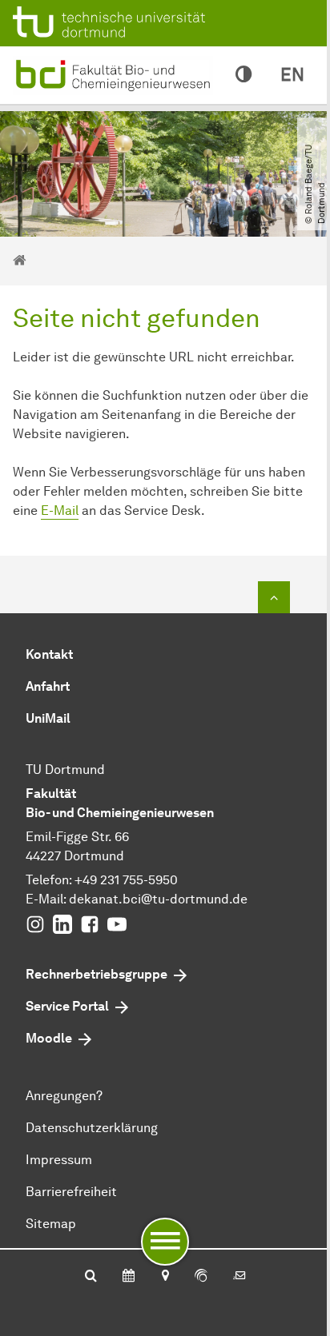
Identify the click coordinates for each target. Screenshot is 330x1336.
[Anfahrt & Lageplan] (164, 1276)
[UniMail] (239, 1276)
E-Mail (59, 510)
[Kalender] (128, 1276)
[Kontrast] (243, 75)
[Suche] (91, 1276)
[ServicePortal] (201, 1276)
